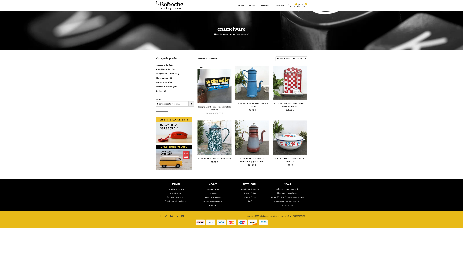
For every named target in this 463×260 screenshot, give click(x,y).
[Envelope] (183, 216)
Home (217, 34)
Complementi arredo (165, 73)
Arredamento (162, 65)
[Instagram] (166, 216)
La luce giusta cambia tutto (287, 189)
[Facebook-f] (160, 216)
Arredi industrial (163, 69)
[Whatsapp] (177, 216)
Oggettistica (161, 82)
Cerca (158, 99)
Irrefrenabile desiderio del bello (287, 201)
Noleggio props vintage (287, 193)
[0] (294, 5)
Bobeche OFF (287, 205)
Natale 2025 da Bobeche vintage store (287, 197)
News (287, 184)
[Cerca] (191, 104)
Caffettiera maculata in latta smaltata (214, 158)
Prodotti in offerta (164, 86)
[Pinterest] (171, 216)
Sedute (159, 91)
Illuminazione (162, 78)
